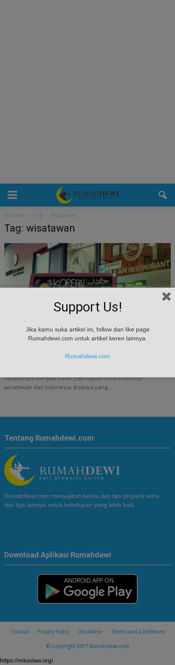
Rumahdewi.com (87, 356)
